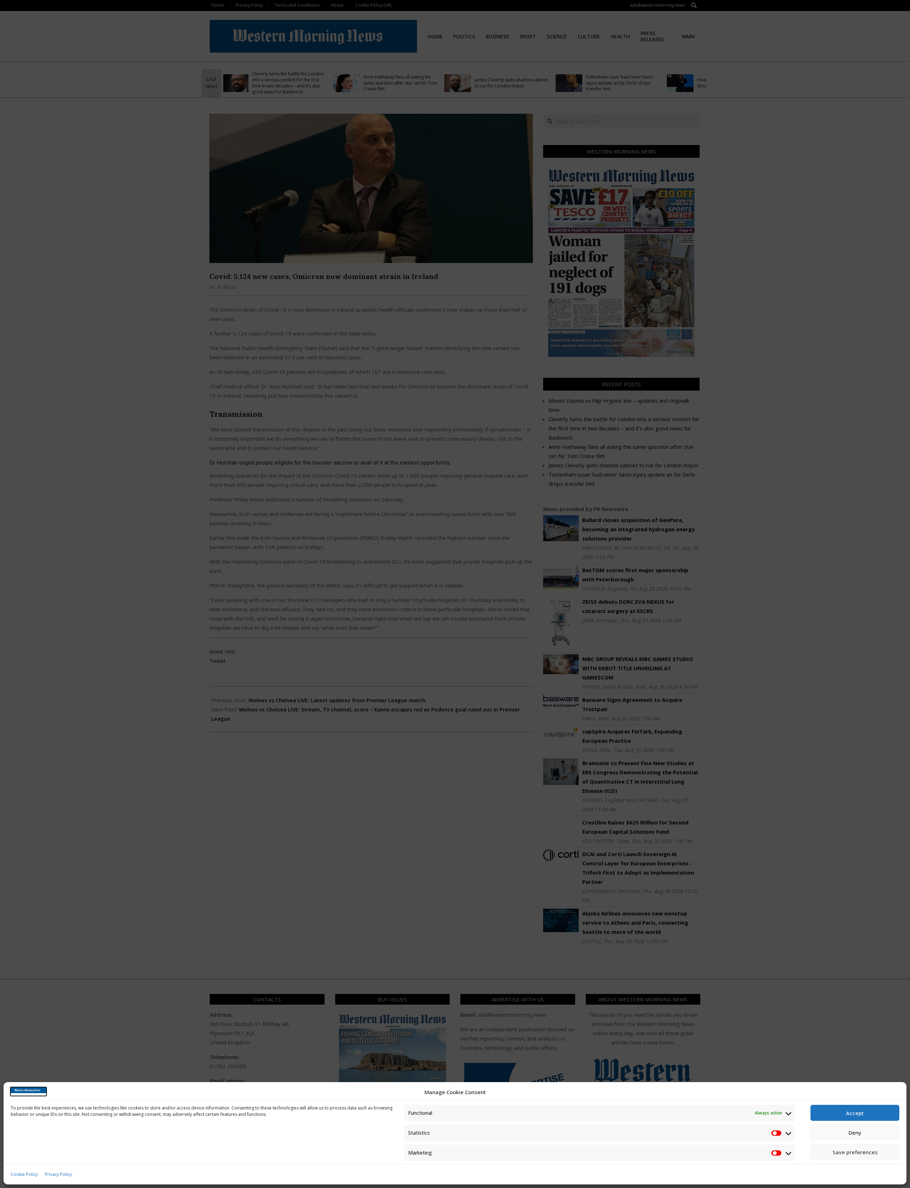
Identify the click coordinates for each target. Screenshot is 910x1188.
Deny (855, 1132)
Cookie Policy (24, 1174)
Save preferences (855, 1152)
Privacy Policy (58, 1174)
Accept (855, 1113)
